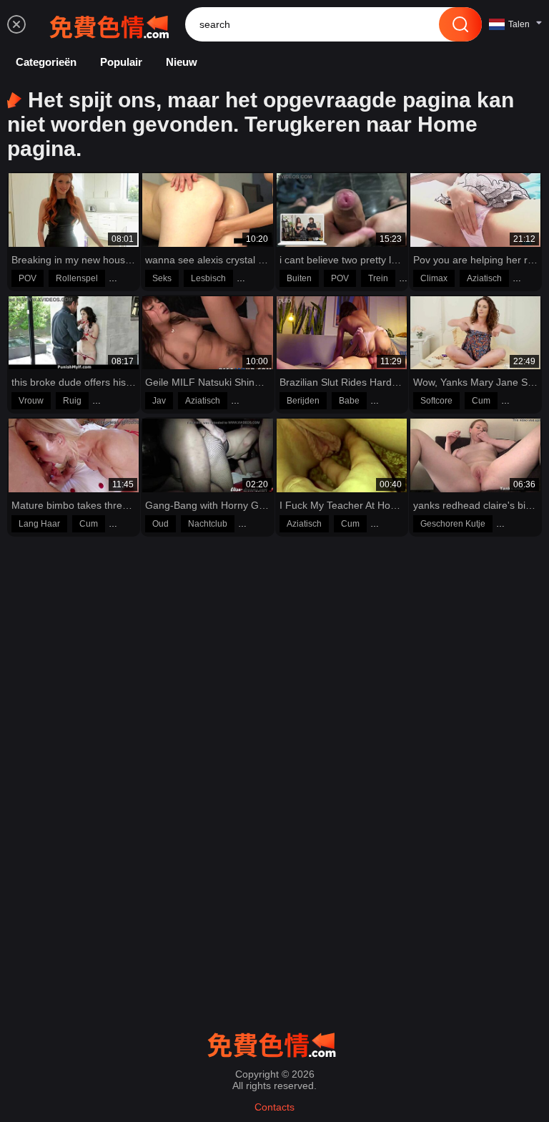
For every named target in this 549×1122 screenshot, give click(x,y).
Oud (160, 524)
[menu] (16, 24)
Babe (349, 401)
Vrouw (31, 401)
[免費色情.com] (112, 24)
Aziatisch (484, 278)
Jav (159, 401)
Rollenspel (77, 278)
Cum (481, 401)
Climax (433, 278)
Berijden (303, 401)
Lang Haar (39, 524)
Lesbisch (208, 278)
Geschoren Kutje (452, 524)
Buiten (299, 278)
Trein (378, 278)
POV (27, 278)
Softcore (436, 401)
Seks (162, 278)
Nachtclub (207, 524)
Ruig (72, 401)
